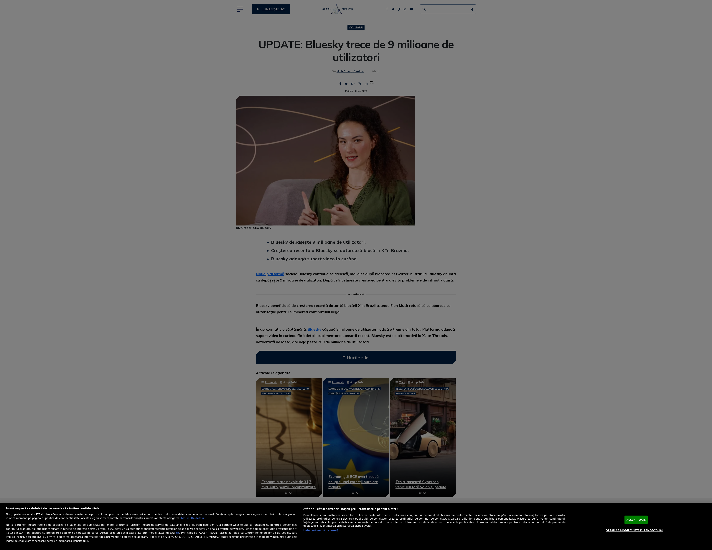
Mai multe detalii (192, 518)
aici (177, 532)
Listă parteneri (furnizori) (320, 530)
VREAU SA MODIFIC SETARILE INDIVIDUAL (634, 530)
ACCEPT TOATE (636, 519)
